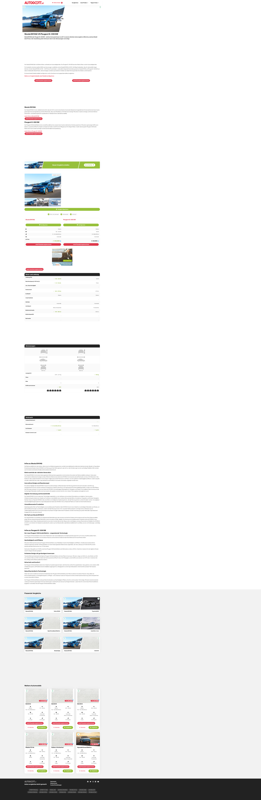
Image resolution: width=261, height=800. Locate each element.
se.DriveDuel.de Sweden (72, 792)
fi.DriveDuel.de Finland (92, 792)
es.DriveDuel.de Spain (82, 789)
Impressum (53, 781)
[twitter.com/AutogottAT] (90, 782)
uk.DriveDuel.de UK (92, 789)
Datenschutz (53, 783)
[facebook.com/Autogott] (87, 782)
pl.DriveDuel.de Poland (43, 792)
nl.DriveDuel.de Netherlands (32, 792)
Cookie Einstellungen (56, 785)
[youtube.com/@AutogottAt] (98, 782)
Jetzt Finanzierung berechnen (43, 80)
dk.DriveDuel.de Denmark (82, 792)
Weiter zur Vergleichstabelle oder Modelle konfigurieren (39, 76)
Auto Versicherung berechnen (35, 269)
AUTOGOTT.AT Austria (44, 789)
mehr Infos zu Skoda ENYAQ (31, 116)
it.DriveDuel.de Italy (62, 792)
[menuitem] (75, 2)
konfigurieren (44, 225)
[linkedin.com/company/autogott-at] (95, 782)
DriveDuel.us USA (53, 789)
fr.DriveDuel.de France (73, 789)
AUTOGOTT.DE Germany (33, 789)
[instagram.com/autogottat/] (93, 782)
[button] (84, 3)
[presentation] (25, 185)
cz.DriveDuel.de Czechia (53, 792)
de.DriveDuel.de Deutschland (62, 789)
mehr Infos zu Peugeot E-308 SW (33, 131)
